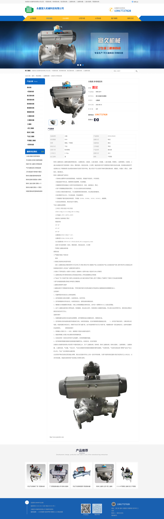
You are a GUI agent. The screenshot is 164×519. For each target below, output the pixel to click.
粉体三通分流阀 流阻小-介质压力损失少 (35, 183)
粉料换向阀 (30, 99)
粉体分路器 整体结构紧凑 (33, 175)
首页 (33, 76)
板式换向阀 (30, 95)
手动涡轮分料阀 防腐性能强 (34, 160)
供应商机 (49, 18)
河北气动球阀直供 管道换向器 (59, 486)
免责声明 (47, 512)
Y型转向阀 (30, 144)
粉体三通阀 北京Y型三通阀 (81, 486)
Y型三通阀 (30, 128)
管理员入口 (53, 512)
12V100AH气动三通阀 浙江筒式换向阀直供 (129, 486)
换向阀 (29, 87)
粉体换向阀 (30, 104)
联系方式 (130, 18)
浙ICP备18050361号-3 (49, 506)
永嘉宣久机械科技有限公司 (38, 509)
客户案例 (114, 18)
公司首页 (33, 18)
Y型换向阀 (30, 91)
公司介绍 (82, 18)
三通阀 (29, 124)
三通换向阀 (46, 76)
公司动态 (98, 18)
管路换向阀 (30, 112)
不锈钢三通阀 (31, 140)
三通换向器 (30, 120)
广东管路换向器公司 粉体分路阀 (35, 486)
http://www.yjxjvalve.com (57, 437)
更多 (42, 151)
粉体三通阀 (30, 132)
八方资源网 (41, 512)
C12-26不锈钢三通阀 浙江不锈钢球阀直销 (106, 486)
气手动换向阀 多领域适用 (33, 168)
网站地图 (60, 512)
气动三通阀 (30, 136)
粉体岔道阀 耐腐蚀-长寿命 (33, 179)
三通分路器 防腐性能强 (33, 156)
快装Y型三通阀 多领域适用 (34, 164)
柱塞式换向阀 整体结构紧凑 (34, 191)
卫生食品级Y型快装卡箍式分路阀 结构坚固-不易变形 (35, 172)
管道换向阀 (30, 108)
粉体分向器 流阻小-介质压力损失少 (35, 187)
